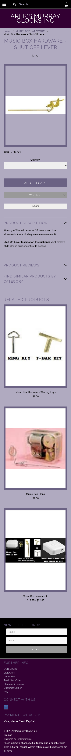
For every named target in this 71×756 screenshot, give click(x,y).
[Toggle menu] (4, 4)
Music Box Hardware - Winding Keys (36, 392)
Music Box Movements (35, 596)
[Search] (14, 4)
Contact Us (9, 676)
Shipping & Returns (14, 684)
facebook (6, 707)
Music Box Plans (35, 494)
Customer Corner (13, 688)
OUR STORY (10, 669)
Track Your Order (12, 680)
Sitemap (8, 735)
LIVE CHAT (9, 672)
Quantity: (35, 159)
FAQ (6, 691)
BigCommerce (24, 739)
